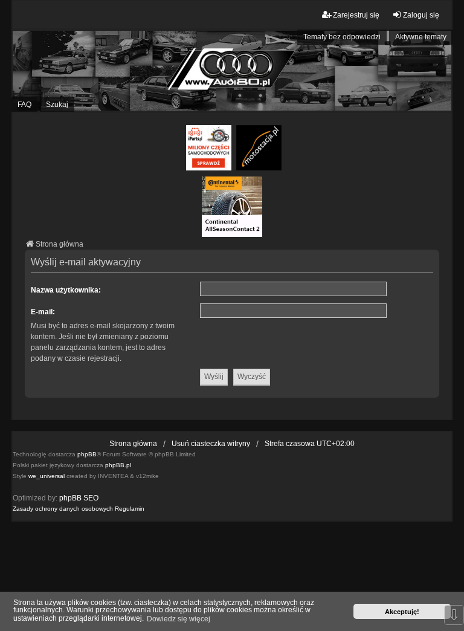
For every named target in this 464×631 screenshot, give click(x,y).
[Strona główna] (232, 70)
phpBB (87, 454)
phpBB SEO (78, 498)
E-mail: (43, 312)
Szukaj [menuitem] (57, 104)
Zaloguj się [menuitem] (421, 15)
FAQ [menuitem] (24, 104)
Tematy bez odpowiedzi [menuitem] (342, 37)
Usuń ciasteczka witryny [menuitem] (211, 443)
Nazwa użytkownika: (66, 290)
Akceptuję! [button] (402, 611)
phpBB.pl (118, 465)
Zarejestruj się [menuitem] (356, 15)
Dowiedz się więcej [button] (178, 619)
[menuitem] (63, 508)
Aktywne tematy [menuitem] (420, 37)
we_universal (46, 476)
